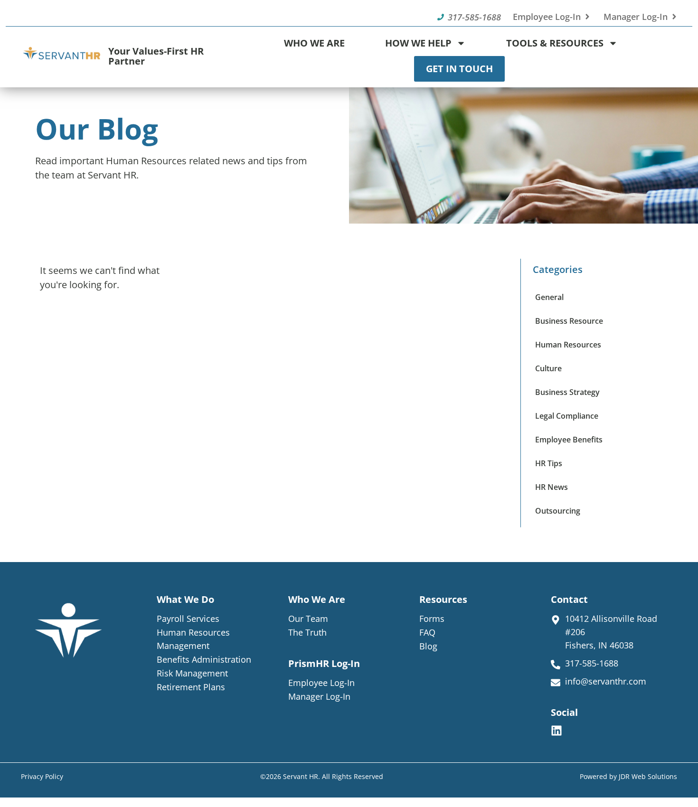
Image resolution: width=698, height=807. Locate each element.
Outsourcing (557, 511)
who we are (316, 599)
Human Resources (568, 344)
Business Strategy (567, 392)
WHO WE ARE (314, 43)
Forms (431, 618)
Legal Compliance (566, 416)
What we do (185, 599)
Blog (428, 646)
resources (443, 599)
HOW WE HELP (418, 43)
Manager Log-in (319, 696)
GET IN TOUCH (459, 68)
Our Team (308, 618)
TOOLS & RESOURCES (555, 43)
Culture (548, 368)
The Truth (307, 632)
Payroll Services (188, 618)
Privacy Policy (42, 776)
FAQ (427, 632)
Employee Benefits (569, 439)
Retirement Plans (191, 687)
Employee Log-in (321, 682)
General (549, 297)
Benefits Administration (204, 659)
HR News (551, 487)
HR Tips (548, 463)
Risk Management (192, 673)
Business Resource (569, 321)
